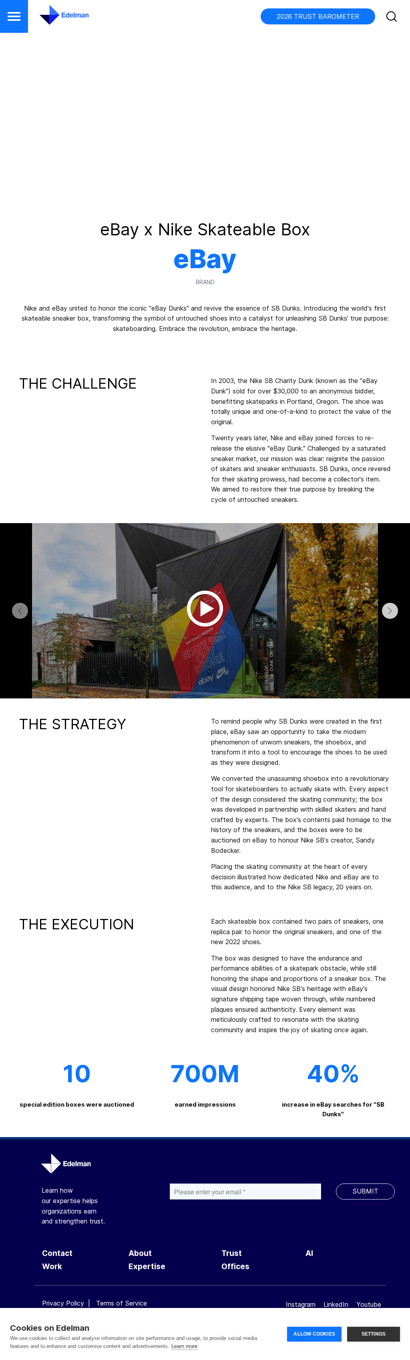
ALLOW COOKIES (314, 1334)
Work (52, 1266)
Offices (235, 1266)
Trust (231, 1253)
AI (309, 1253)
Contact (57, 1253)
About (140, 1253)
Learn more (184, 1346)
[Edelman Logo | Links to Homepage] (52, 19)
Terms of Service (121, 1303)
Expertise (147, 1266)
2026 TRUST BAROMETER (318, 16)
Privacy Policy (63, 1303)
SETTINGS (374, 1334)
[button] (14, 16)
